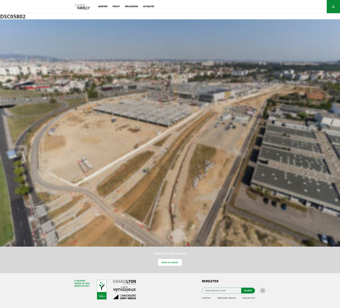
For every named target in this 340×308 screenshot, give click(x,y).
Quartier (102, 7)
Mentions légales (226, 298)
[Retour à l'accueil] (82, 7)
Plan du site (248, 298)
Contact (206, 298)
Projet (116, 7)
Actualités (148, 7)
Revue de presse (170, 263)
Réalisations (131, 7)
